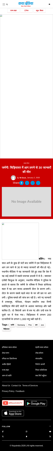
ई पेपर (26, 10)
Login (50, 4)
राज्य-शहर (13, 10)
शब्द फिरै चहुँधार (41, 376)
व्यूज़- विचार (39, 10)
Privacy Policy (8, 391)
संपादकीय (38, 359)
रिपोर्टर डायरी (40, 364)
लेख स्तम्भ (5, 353)
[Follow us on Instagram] (26, 432)
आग (36, 325)
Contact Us (16, 385)
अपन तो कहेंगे (6, 376)
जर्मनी (12, 325)
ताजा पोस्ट (26, 163)
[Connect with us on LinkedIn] (26, 437)
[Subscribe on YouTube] (50, 432)
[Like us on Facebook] (3, 432)
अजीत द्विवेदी (6, 364)
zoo (42, 325)
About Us (6, 385)
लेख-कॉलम (39, 353)
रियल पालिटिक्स (41, 370)
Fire (30, 325)
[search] (7, 4)
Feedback (20, 391)
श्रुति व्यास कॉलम (41, 347)
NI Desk (21, 178)
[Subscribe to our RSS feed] (50, 437)
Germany (21, 325)
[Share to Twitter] (27, 183)
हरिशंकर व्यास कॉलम (9, 347)
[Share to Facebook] (21, 183)
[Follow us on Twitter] (3, 437)
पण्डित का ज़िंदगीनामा (9, 359)
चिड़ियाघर (6, 329)
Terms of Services (30, 385)
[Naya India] (25, 6)
